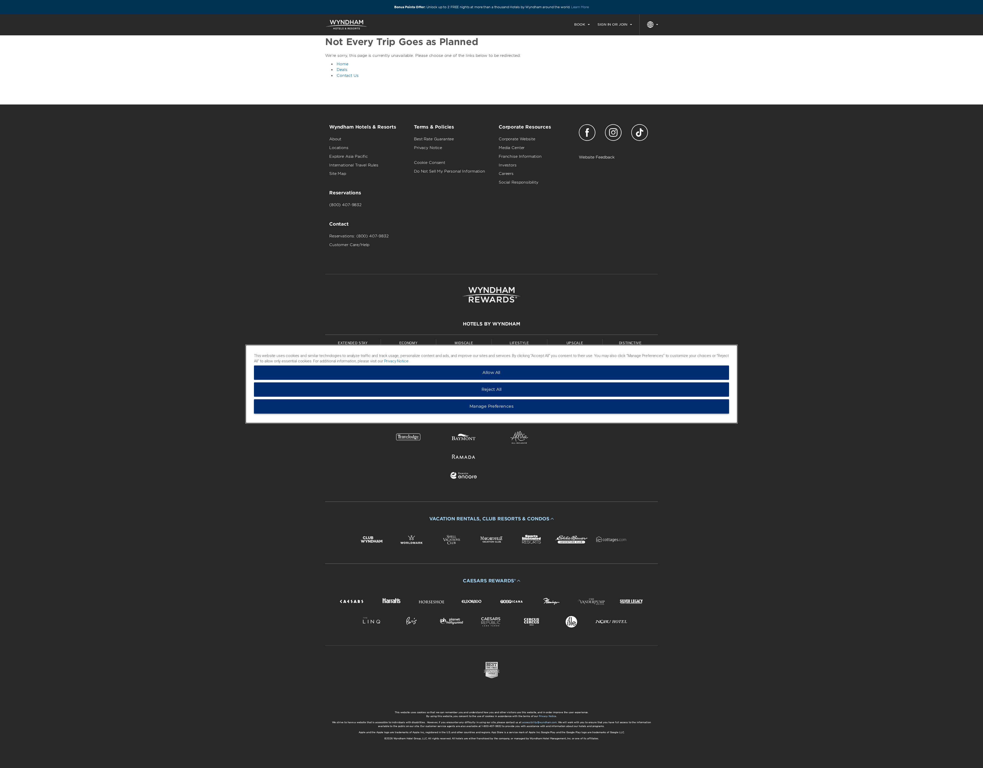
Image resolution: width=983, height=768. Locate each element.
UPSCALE (575, 343)
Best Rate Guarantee (434, 139)
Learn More (580, 7)
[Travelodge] (408, 438)
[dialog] (491, 384)
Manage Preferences (491, 406)
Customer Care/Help (349, 245)
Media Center (512, 147)
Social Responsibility (518, 182)
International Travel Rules (353, 165)
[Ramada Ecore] (464, 476)
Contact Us (348, 75)
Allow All (491, 372)
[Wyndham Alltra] (519, 438)
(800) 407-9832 (345, 205)
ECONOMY (408, 343)
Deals (342, 69)
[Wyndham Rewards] (491, 294)
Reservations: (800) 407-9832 (359, 236)
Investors (508, 165)
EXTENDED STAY (353, 343)
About (335, 139)
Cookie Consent (429, 162)
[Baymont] (464, 438)
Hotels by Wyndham (491, 324)
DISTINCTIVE (630, 343)
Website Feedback (597, 157)
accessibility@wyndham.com (539, 722)
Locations (338, 147)
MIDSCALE (464, 343)
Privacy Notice (428, 147)
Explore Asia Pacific (348, 156)
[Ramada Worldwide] (464, 457)
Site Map (337, 173)
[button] (491, 518)
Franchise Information (520, 156)
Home (342, 64)
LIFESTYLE (519, 343)
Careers (506, 173)
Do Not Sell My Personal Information (449, 171)
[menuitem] (582, 24)
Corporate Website (517, 139)
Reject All (492, 389)
